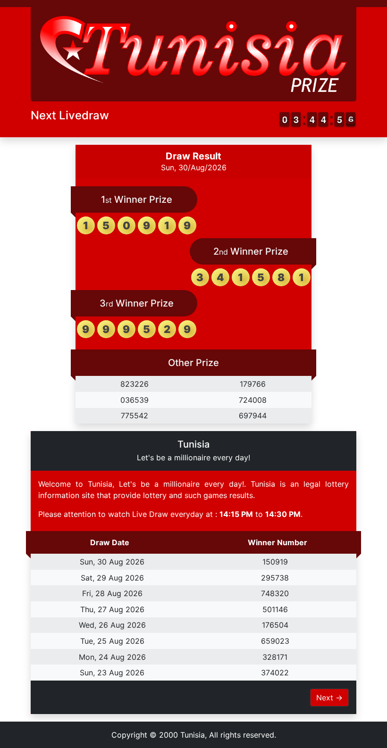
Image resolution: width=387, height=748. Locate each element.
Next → (329, 697)
